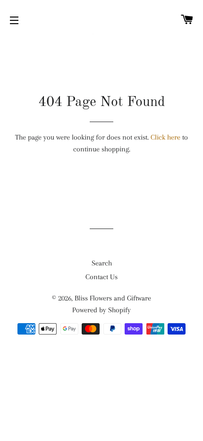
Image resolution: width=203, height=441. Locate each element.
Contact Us (101, 277)
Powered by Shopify (101, 310)
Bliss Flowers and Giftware (113, 298)
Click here (165, 137)
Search (102, 263)
